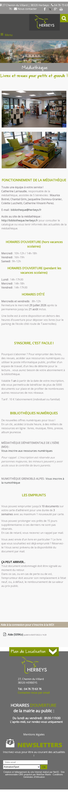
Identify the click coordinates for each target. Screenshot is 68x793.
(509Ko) (16, 634)
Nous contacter (27, 9)
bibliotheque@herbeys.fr (26, 210)
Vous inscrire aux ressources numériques (26, 451)
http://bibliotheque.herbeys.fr (19, 220)
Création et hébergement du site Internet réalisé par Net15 (31, 772)
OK (44, 767)
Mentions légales (34, 734)
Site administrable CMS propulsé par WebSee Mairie (35, 773)
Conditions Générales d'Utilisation (43, 775)
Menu (9, 35)
